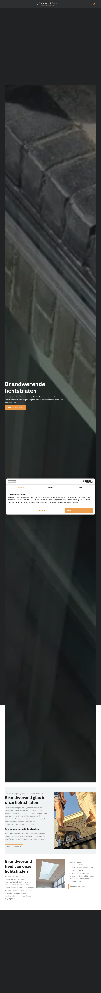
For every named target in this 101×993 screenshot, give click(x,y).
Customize (41, 510)
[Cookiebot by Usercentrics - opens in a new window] (84, 481)
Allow (69, 510)
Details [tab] (50, 487)
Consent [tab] (21, 487)
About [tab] (80, 487)
